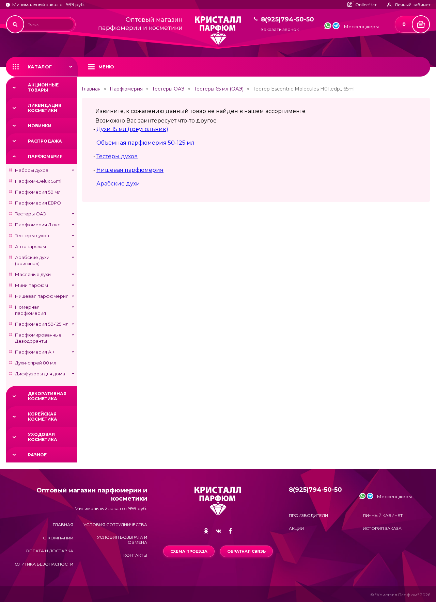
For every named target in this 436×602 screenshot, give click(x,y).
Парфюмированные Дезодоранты (38, 338)
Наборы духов (31, 170)
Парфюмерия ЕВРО (38, 203)
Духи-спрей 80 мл (35, 362)
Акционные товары (43, 87)
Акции (296, 528)
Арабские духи (118, 183)
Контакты (135, 555)
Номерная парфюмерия (30, 310)
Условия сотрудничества (115, 524)
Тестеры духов (32, 235)
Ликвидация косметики (44, 108)
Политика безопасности (42, 564)
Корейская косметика (42, 416)
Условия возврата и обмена (122, 540)
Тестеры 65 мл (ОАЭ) (219, 89)
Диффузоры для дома (40, 373)
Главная (91, 89)
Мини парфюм (31, 285)
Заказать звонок (280, 29)
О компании (58, 537)
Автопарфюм (30, 246)
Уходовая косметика (42, 437)
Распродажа (45, 141)
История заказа (382, 528)
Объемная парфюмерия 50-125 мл (145, 143)
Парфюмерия (45, 156)
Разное (37, 454)
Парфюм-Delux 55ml (38, 181)
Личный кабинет (383, 515)
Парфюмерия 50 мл (38, 192)
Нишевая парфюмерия (41, 296)
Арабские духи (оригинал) (32, 260)
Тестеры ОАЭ (30, 213)
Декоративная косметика (47, 396)
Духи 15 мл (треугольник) (132, 129)
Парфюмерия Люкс (37, 224)
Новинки (39, 125)
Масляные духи (33, 274)
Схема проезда (188, 551)
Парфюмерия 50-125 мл (41, 324)
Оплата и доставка (49, 550)
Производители (308, 515)
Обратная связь (246, 551)
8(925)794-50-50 (287, 19)
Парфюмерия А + (35, 352)
